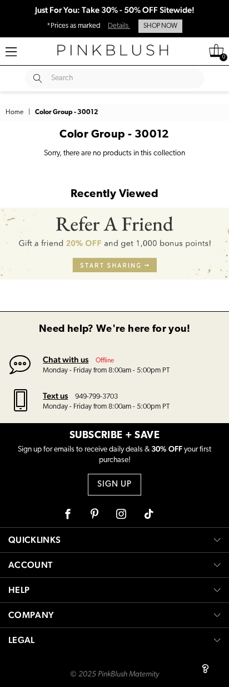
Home (14, 112)
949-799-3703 (96, 396)
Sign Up (114, 484)
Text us (55, 395)
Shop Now (160, 26)
